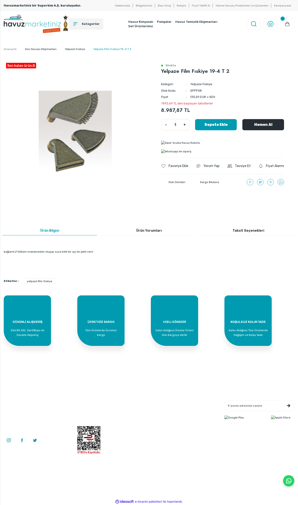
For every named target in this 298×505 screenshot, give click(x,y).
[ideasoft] (124, 501)
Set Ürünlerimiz (140, 26)
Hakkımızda (122, 5)
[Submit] (288, 405)
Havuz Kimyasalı (140, 21)
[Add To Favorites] (174, 166)
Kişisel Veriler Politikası (190, 424)
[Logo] (36, 24)
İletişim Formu (135, 410)
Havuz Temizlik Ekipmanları (196, 21)
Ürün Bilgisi (49, 231)
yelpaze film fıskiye (39, 281)
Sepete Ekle (216, 124)
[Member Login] (271, 24)
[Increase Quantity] (184, 124)
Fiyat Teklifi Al (201, 5)
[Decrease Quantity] (166, 124)
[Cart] (287, 24)
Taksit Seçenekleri (248, 231)
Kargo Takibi (134, 424)
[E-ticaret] (148, 502)
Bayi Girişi (164, 5)
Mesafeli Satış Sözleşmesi (192, 403)
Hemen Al (263, 124)
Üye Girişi (83, 410)
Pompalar (164, 21)
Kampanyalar (282, 5)
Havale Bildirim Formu (141, 417)
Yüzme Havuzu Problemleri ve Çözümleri (242, 5)
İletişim (181, 5)
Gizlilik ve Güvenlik (187, 410)
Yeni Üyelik (84, 403)
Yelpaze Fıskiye (201, 84)
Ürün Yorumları (149, 231)
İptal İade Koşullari (187, 417)
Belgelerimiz (144, 5)
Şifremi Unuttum (88, 424)
